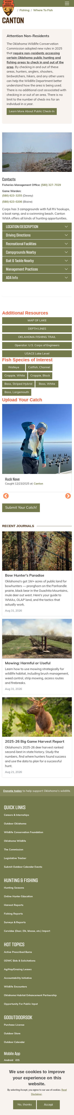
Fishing (24, 10)
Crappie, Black (40, 375)
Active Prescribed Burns (18, 952)
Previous (6, 496)
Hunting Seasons (14, 888)
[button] (37, 439)
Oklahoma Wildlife (15, 841)
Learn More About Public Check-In (31, 111)
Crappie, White (14, 375)
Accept (48, 1104)
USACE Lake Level (37, 353)
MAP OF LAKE (37, 320)
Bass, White (47, 384)
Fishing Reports (13, 914)
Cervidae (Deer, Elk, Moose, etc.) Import (27, 931)
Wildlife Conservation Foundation (23, 832)
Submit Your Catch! (21, 508)
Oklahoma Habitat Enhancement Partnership (30, 995)
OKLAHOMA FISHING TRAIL (37, 337)
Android (8, 1060)
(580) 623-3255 (12, 196)
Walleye (13, 367)
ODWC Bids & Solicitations (19, 961)
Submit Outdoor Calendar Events (23, 867)
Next (68, 496)
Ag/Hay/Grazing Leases (18, 969)
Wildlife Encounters (15, 987)
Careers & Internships (16, 815)
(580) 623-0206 (12, 202)
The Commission (13, 850)
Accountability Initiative (18, 978)
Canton (38, 484)
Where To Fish (43, 10)
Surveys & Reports (15, 922)
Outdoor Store (24, 1033)
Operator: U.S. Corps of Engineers (37, 345)
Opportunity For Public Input (21, 1004)
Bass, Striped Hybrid (18, 384)
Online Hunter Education (18, 896)
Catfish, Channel (39, 367)
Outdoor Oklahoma (15, 824)
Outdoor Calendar (26, 1042)
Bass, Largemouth (16, 392)
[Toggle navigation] (67, 3)
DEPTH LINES (37, 328)
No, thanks (25, 1104)
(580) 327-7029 (51, 185)
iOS (17, 1060)
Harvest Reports (13, 905)
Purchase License (26, 1025)
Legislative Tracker (15, 858)
